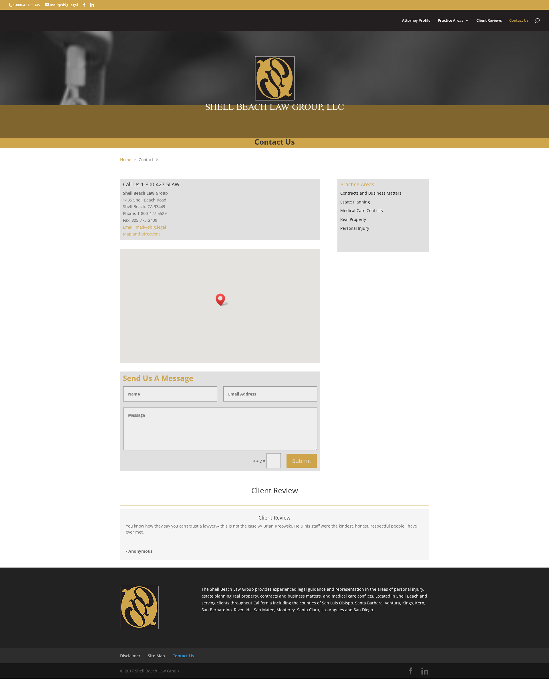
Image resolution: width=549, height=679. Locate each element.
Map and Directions (142, 234)
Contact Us (518, 20)
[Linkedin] (92, 5)
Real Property (353, 219)
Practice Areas (450, 20)
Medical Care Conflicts (361, 210)
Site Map (156, 655)
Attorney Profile (416, 20)
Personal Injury (354, 228)
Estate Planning (355, 202)
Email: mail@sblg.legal (144, 227)
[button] (222, 299)
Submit (301, 461)
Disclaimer (130, 655)
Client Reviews (489, 20)
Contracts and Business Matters (370, 193)
